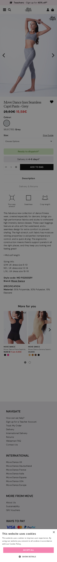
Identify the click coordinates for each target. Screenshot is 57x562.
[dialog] (28, 545)
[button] (28, 557)
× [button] (54, 532)
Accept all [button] (28, 550)
